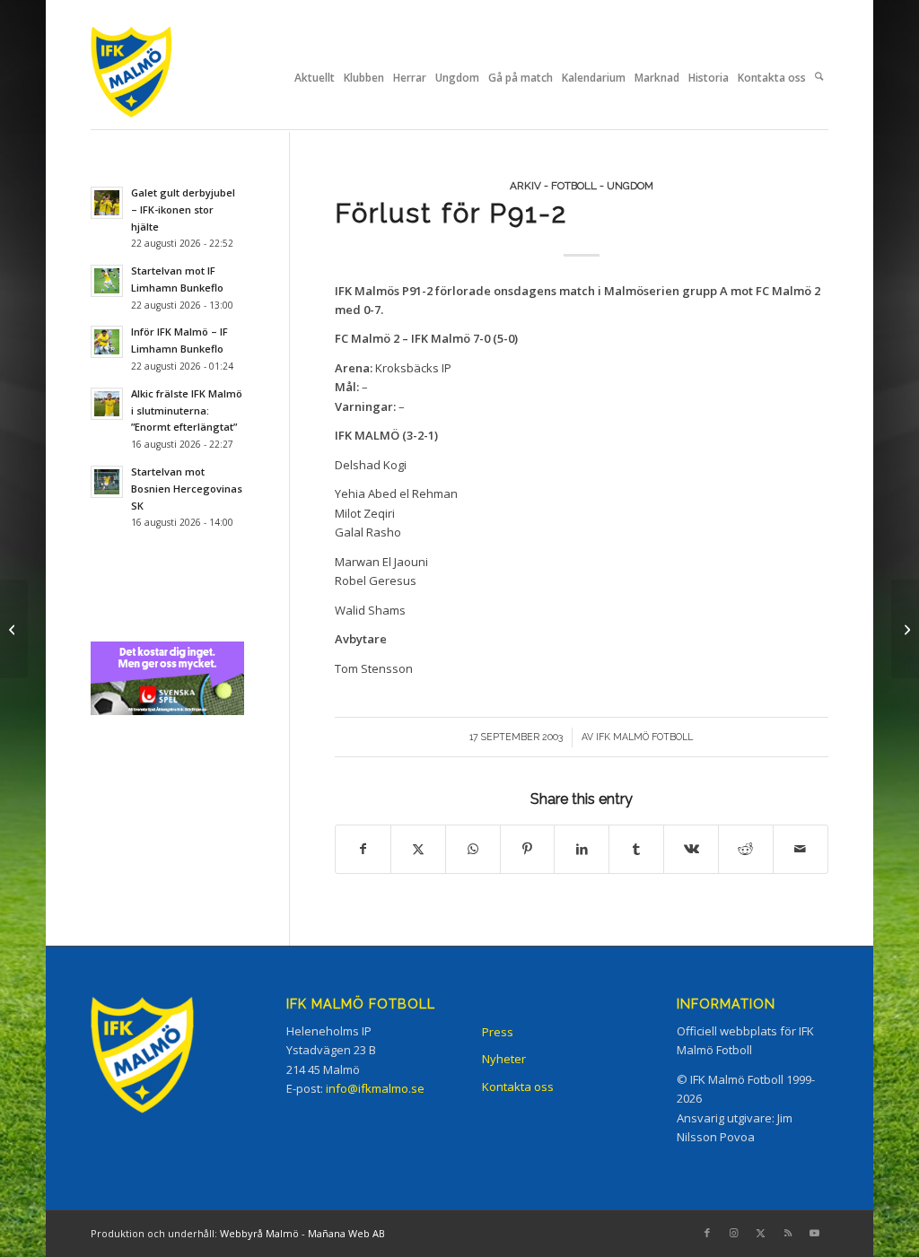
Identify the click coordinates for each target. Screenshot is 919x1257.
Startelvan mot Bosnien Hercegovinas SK (186, 488)
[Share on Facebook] (363, 848)
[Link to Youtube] (814, 1232)
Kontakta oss (518, 1086)
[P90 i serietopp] (14, 629)
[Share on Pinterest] (528, 848)
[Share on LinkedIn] (581, 848)
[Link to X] (761, 1232)
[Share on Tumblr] (636, 848)
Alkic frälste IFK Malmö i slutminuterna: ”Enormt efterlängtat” (186, 410)
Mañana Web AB (346, 1233)
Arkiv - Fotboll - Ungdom (581, 185)
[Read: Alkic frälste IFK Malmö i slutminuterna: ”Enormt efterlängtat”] (107, 404)
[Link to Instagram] (734, 1232)
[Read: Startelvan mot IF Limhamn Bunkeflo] (107, 281)
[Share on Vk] (691, 848)
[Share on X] (418, 848)
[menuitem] (314, 78)
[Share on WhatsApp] (473, 848)
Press (497, 1032)
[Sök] (818, 78)
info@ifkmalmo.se (375, 1088)
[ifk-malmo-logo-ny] (153, 77)
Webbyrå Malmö (259, 1233)
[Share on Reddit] (746, 848)
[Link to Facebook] (707, 1232)
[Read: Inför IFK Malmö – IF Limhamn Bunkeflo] (107, 342)
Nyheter (504, 1059)
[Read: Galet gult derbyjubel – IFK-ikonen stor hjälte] (107, 203)
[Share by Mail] (800, 848)
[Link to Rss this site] (788, 1232)
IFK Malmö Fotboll (644, 736)
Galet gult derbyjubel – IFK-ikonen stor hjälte (183, 209)
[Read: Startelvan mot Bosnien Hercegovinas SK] (107, 482)
